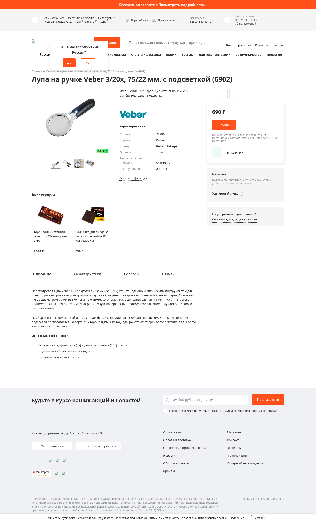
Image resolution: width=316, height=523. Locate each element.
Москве (90, 18)
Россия (45, 54)
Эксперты (234, 448)
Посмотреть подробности (181, 4)
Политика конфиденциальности (263, 499)
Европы (89, 21)
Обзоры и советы (176, 463)
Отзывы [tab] (168, 274)
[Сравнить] (41, 207)
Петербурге (106, 18)
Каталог (51, 71)
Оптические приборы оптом (184, 448)
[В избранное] (35, 207)
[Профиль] (229, 40)
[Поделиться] (234, 94)
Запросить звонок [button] (54, 446)
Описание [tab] (42, 274)
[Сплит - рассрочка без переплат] (102, 150)
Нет (88, 62)
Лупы (63, 71)
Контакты (234, 440)
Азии (103, 21)
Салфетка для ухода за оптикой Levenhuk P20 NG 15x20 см (92, 236)
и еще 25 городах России (59, 21)
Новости (169, 455)
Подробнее (237, 518)
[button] (138, 20)
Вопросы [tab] (131, 274)
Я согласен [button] (260, 518)
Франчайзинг (237, 455)
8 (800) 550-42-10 (200, 21)
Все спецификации (133, 178)
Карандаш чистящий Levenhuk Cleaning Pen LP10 (50, 236)
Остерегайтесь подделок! (246, 463)
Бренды (188, 55)
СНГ (78, 21)
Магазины (234, 432)
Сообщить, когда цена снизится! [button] (236, 219)
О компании (116, 55)
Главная (37, 71)
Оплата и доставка (146, 55)
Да (69, 62)
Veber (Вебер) (166, 146)
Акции (171, 55)
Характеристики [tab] (87, 274)
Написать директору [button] (100, 446)
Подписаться (268, 399)
